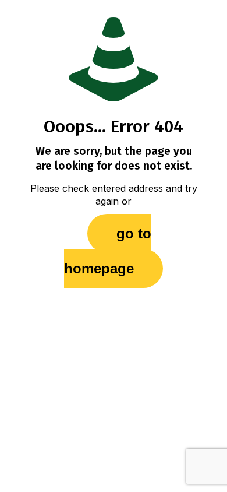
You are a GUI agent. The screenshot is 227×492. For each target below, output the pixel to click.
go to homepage (107, 251)
